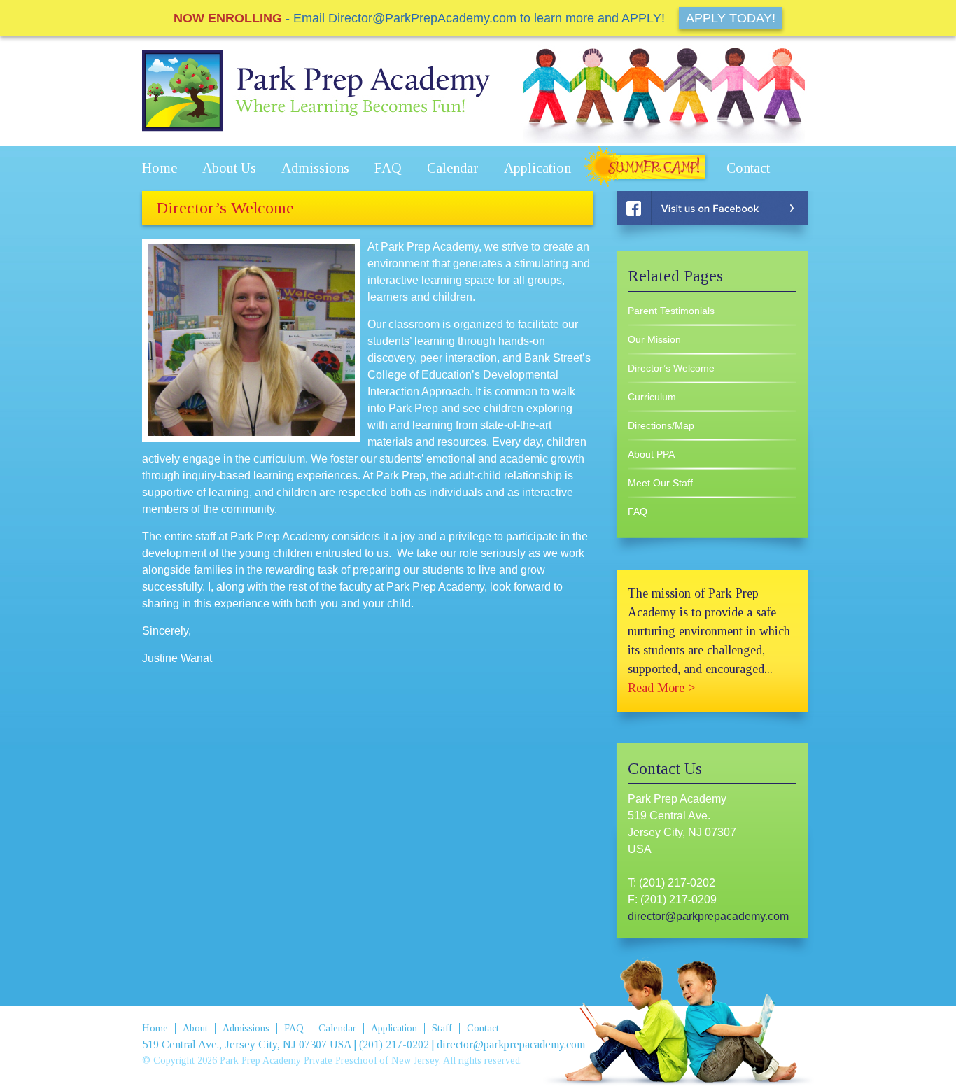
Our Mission (654, 339)
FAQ (388, 168)
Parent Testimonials (671, 310)
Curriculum (652, 396)
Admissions (315, 168)
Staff (442, 1028)
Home (159, 168)
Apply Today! (730, 18)
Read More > (661, 688)
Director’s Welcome (671, 368)
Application (537, 168)
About (195, 1028)
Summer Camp (649, 168)
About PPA (651, 454)
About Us (229, 168)
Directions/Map (661, 425)
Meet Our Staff (660, 482)
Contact (748, 168)
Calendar (453, 168)
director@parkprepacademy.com (708, 916)
